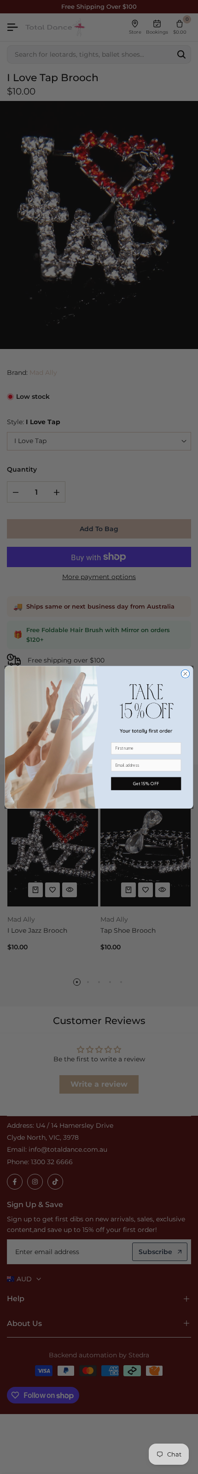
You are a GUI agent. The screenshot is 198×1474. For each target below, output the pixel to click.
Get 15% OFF (146, 784)
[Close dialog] (185, 673)
